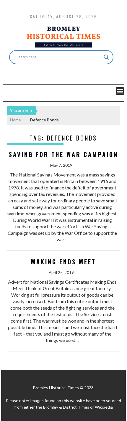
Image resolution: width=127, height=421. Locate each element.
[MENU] (119, 91)
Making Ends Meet (63, 261)
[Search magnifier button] (106, 57)
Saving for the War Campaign (63, 154)
